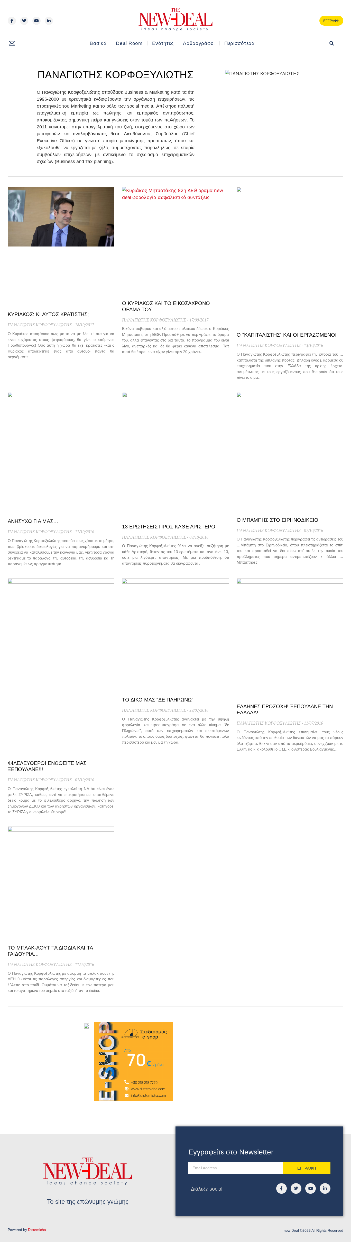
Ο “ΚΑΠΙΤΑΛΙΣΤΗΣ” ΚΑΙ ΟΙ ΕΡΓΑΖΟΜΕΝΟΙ (287, 335)
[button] (331, 43)
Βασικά (98, 43)
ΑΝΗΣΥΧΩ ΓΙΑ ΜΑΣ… (33, 521)
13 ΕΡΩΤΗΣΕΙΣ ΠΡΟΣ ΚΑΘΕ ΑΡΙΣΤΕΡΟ (168, 526)
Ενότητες (163, 43)
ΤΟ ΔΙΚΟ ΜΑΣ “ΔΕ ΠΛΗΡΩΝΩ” (157, 700)
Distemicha (37, 1230)
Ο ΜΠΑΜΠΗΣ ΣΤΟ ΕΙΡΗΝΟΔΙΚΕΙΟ (277, 520)
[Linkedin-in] (49, 21)
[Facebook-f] (12, 21)
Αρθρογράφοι (199, 43)
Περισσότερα (239, 43)
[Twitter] (24, 21)
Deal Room (129, 43)
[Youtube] (36, 21)
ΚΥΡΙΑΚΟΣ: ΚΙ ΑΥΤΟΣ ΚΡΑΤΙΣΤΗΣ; (48, 314)
